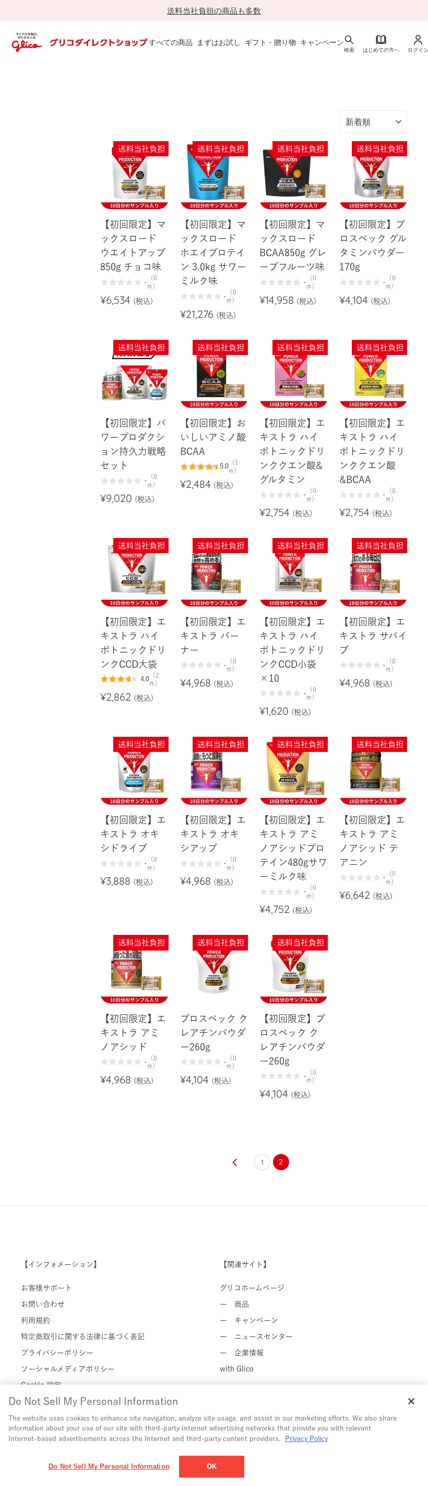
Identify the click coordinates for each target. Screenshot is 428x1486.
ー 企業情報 (242, 1352)
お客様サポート (46, 1287)
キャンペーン (322, 42)
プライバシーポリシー (57, 1352)
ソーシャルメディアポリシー (68, 1369)
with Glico (237, 1369)
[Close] (411, 1401)
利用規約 (35, 1320)
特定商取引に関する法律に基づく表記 (83, 1336)
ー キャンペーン (249, 1320)
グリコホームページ (252, 1287)
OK (212, 1466)
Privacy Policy (306, 1438)
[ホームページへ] (78, 42)
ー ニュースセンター (256, 1336)
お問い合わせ (43, 1304)
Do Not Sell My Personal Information (109, 1466)
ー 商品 (234, 1304)
